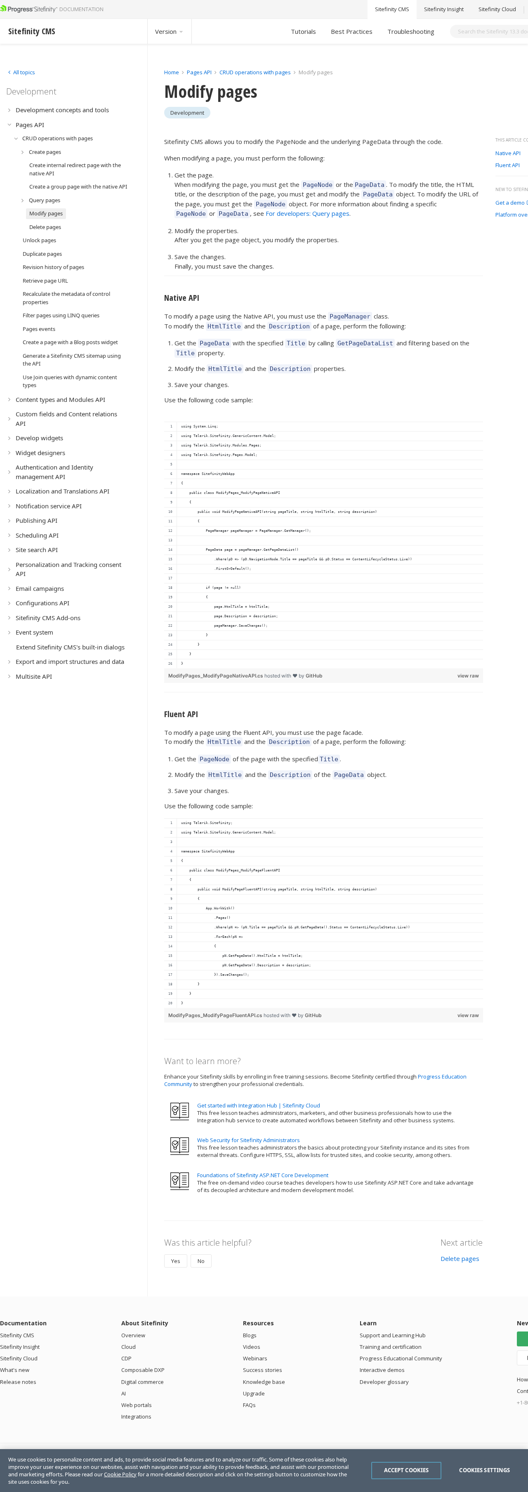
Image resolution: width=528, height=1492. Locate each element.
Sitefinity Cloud (497, 9)
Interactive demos (382, 1370)
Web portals (136, 1405)
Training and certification (391, 1346)
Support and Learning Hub (393, 1335)
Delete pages (460, 1258)
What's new (14, 1370)
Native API (508, 153)
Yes (175, 1261)
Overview (133, 1335)
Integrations (136, 1416)
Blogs (250, 1335)
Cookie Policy (120, 1474)
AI (123, 1393)
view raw (468, 676)
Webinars (255, 1358)
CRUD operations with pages (255, 72)
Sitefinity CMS (392, 9)
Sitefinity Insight (444, 9)
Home (171, 72)
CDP (126, 1358)
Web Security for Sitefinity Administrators (248, 1140)
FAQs (249, 1405)
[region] (323, 545)
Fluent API (507, 165)
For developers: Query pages (307, 213)
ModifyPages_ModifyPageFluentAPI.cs (216, 1015)
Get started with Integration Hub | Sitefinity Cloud (258, 1105)
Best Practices (351, 31)
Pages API (199, 72)
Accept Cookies (406, 1470)
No (201, 1261)
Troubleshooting (410, 31)
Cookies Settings (484, 1470)
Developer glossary (384, 1382)
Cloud (128, 1346)
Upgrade (254, 1393)
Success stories (262, 1370)
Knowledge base (264, 1382)
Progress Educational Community (401, 1358)
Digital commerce (142, 1382)
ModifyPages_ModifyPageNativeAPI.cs (216, 676)
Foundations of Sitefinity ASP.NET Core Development (262, 1175)
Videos (251, 1346)
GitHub (314, 676)
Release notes (18, 1382)
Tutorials (303, 31)
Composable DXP (143, 1370)
